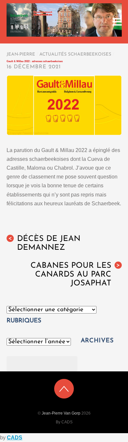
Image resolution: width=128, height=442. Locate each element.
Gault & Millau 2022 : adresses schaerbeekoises (35, 61)
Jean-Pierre (21, 54)
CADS (14, 437)
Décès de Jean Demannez (44, 243)
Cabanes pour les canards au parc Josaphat (75, 274)
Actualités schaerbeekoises (75, 54)
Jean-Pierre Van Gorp (61, 413)
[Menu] (117, 22)
